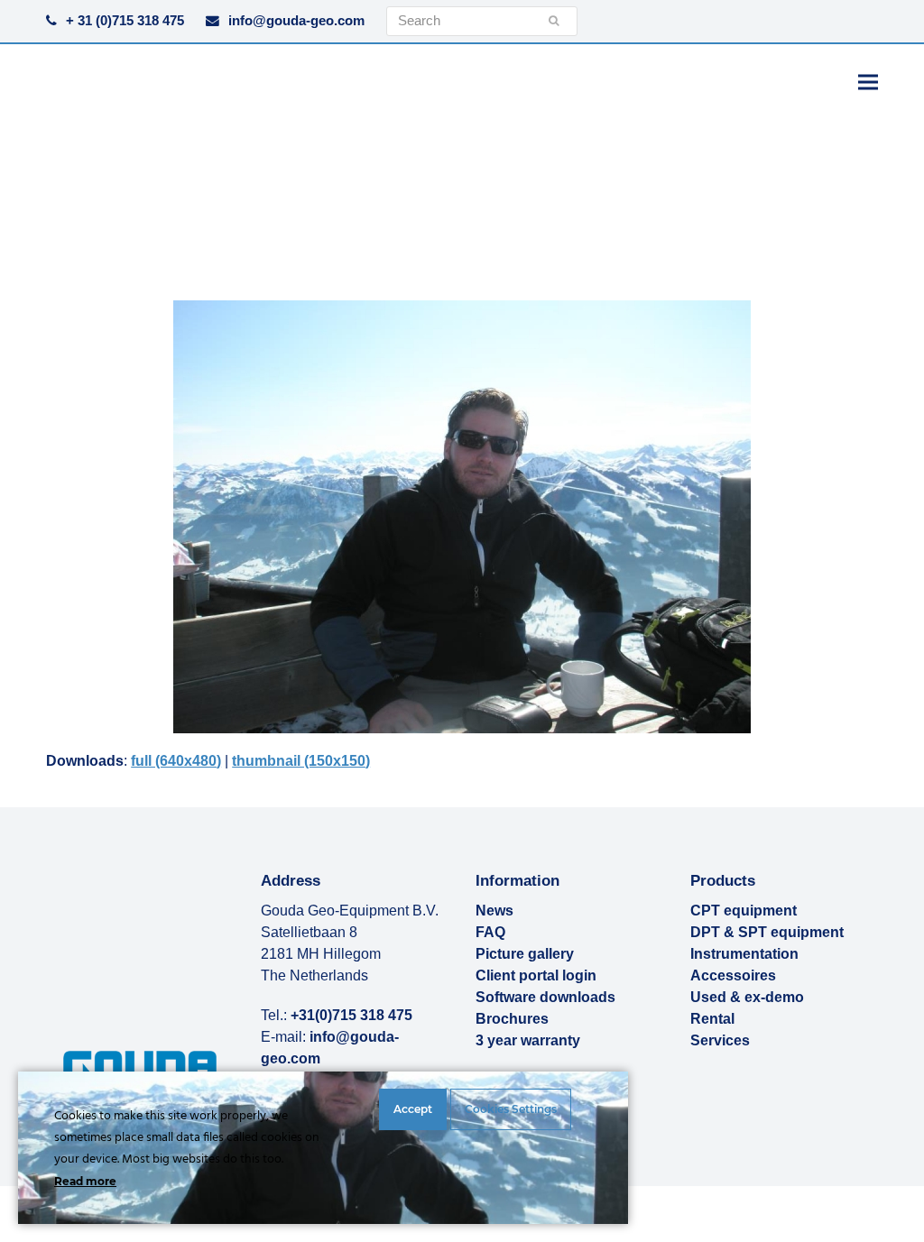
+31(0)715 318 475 (351, 1015)
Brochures (512, 1018)
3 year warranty (528, 1040)
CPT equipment (743, 910)
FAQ (490, 932)
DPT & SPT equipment (767, 932)
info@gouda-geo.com (296, 21)
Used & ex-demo (747, 997)
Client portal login (536, 975)
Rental (712, 1018)
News (494, 910)
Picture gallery (525, 953)
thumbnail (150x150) (301, 760)
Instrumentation (744, 953)
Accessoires (733, 975)
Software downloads (545, 997)
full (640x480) (176, 760)
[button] (868, 81)
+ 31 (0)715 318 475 (125, 21)
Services (720, 1040)
